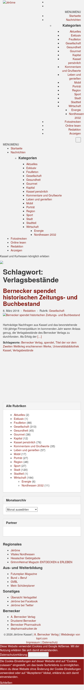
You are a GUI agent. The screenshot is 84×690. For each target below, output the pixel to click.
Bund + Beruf (19, 578)
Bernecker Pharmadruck (26, 624)
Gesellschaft (73, 43)
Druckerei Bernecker (23, 621)
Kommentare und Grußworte (71, 69)
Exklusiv (76, 35)
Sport (77, 94)
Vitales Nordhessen (23, 554)
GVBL (14, 582)
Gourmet (75, 51)
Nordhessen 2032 (76, 116)
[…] (39, 336)
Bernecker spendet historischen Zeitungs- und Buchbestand (40, 297)
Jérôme (15, 550)
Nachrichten (73, 20)
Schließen (6, 683)
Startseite (75, 16)
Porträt (77, 86)
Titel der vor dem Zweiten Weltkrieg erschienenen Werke (40, 344)
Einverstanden (38, 654)
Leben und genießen (74, 76)
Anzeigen (75, 133)
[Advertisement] (42, 376)
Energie (76, 110)
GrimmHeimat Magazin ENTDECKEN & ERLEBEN (41, 562)
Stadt (77, 98)
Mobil (77, 82)
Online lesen (73, 125)
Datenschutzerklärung (13, 654)
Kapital (77, 55)
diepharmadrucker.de (24, 628)
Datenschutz (50, 642)
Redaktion (74, 129)
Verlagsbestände (23, 350)
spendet (49, 342)
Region (76, 90)
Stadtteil (76, 102)
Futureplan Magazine (24, 574)
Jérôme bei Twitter (22, 605)
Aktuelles (75, 31)
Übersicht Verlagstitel (24, 597)
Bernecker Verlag (31, 342)
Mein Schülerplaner (23, 585)
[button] (73, 12)
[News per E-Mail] (79, 2)
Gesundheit (74, 47)
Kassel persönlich (74, 61)
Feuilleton (75, 39)
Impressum (33, 642)
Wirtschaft (75, 106)
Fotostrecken (73, 122)
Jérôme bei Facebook (24, 601)
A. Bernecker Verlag (23, 617)
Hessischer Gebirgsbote (25, 558)
